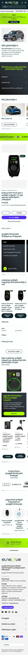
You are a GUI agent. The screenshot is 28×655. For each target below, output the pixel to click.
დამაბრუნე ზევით (14, 550)
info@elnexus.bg (13, 603)
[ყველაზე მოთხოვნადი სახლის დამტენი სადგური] (14, 380)
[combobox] (14, 6)
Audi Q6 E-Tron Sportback (10, 255)
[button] (25, 2)
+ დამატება (19, 212)
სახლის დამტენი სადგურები (7, 521)
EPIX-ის (18, 651)
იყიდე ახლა (14, 413)
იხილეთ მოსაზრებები (9, 124)
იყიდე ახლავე (14, 22)
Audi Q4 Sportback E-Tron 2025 (12, 252)
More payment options (14, 221)
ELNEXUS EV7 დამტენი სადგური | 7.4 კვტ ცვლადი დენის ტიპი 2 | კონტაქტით (8, 438)
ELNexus (4, 190)
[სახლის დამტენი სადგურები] (7, 513)
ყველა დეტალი (6, 228)
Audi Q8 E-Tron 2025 (9, 246)
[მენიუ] (2, 2)
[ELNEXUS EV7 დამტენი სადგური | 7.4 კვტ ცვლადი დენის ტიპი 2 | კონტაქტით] (8, 425)
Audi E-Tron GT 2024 (9, 249)
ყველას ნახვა (5, 364)
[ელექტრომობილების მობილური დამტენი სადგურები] (19, 513)
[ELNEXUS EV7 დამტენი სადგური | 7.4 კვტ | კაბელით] (20, 425)
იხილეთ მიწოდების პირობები (18, 205)
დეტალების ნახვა (7, 315)
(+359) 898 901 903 (19, 600)
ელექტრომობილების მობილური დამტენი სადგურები (19, 524)
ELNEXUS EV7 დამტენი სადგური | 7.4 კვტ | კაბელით (20, 437)
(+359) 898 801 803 (13, 598)
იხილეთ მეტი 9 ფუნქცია (14, 351)
